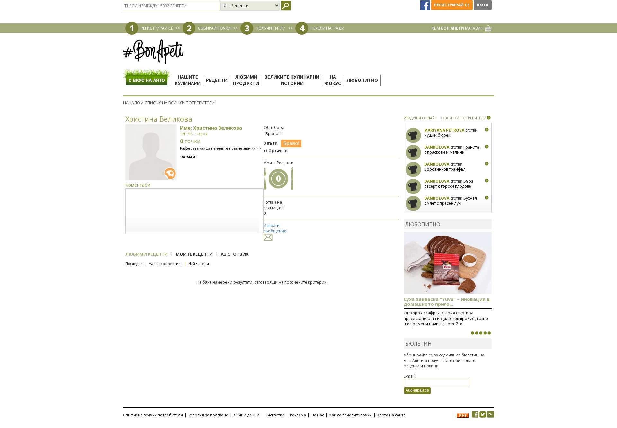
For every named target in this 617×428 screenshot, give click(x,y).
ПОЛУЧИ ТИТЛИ (271, 28)
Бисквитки (274, 415)
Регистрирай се (451, 5)
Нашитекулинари (188, 80)
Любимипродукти (246, 80)
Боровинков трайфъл (445, 169)
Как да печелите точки (350, 415)
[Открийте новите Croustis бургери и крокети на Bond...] (476, 333)
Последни (134, 263)
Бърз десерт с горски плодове (448, 183)
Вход (482, 5)
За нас (317, 415)
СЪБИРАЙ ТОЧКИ (214, 28)
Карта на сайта (391, 415)
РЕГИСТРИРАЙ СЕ (157, 28)
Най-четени (198, 263)
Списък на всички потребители (153, 415)
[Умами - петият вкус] (485, 333)
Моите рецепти (194, 254)
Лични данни (246, 415)
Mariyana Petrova (444, 130)
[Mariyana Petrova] (413, 135)
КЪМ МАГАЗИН (458, 28)
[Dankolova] (413, 152)
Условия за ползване (208, 415)
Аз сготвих (235, 254)
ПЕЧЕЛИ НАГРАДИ (327, 28)
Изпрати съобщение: (275, 228)
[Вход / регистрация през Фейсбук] (425, 5)
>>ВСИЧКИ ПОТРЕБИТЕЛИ (463, 118)
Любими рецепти (146, 254)
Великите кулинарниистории (291, 80)
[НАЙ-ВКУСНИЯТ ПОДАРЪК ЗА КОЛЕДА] (480, 333)
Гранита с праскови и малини (451, 149)
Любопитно (362, 80)
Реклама (298, 415)
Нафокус (333, 80)
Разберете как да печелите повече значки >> (220, 148)
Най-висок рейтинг (165, 263)
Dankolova (436, 147)
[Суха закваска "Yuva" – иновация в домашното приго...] (472, 333)
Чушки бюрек (437, 135)
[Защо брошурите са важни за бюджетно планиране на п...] (489, 333)
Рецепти (217, 80)
